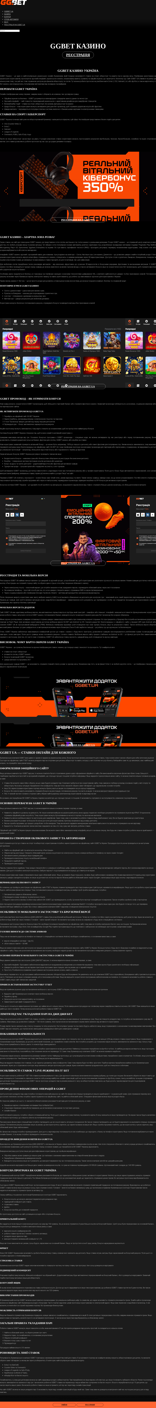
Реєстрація (90, 1405)
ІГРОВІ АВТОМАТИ (11, 19)
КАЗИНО (7, 14)
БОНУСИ (7, 17)
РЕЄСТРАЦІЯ (78, 55)
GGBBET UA (8, 11)
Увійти (64, 1405)
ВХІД (6, 22)
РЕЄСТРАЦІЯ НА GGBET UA (14, 25)
